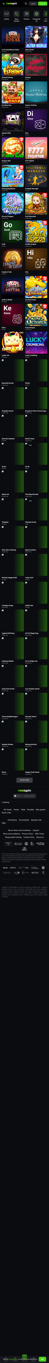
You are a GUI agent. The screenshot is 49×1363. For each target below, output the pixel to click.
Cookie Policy (29, 837)
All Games (8, 809)
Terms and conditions (11, 834)
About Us (40, 837)
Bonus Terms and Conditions (19, 830)
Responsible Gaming (13, 837)
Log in (33, 4)
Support (36, 830)
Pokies (16, 809)
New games (40, 809)
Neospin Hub (36, 820)
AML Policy (39, 834)
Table (23, 809)
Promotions (12, 820)
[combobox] (24, 17)
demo (36, 37)
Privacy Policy (27, 834)
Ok (42, 1359)
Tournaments (24, 820)
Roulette (30, 809)
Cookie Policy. (13, 1359)
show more (24, 780)
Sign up (42, 4)
